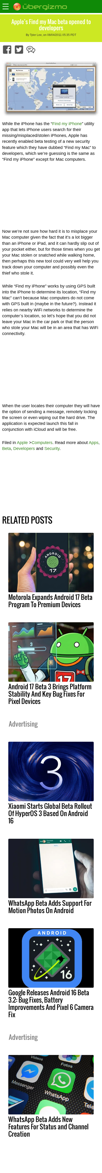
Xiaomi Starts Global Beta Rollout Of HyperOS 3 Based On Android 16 (50, 813)
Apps (93, 442)
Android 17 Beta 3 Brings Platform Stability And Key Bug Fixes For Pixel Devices (50, 694)
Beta (6, 448)
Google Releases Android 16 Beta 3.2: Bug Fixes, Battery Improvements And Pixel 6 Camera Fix (51, 1003)
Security (52, 448)
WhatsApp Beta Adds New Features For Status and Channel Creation (48, 1126)
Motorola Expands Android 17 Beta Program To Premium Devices (50, 600)
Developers (24, 448)
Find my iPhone (67, 123)
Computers (42, 442)
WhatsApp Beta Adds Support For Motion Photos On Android (50, 906)
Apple (22, 442)
